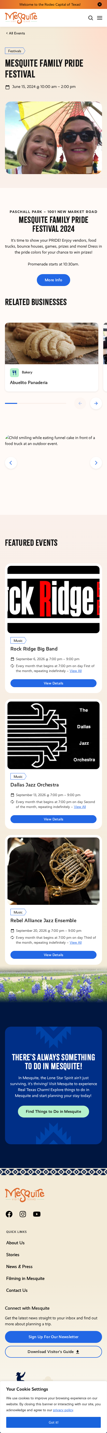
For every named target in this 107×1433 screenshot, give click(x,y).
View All (76, 671)
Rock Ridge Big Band (33, 649)
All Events (17, 33)
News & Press (19, 1266)
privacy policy (63, 1410)
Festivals (14, 51)
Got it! (53, 1422)
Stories (12, 1254)
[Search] (90, 18)
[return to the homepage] (25, 1194)
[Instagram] (23, 1214)
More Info (53, 280)
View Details (53, 683)
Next (96, 403)
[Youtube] (37, 1214)
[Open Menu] (100, 18)
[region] (53, 1407)
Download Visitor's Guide (51, 1351)
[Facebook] (9, 1214)
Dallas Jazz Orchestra (34, 785)
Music (18, 641)
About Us (15, 1242)
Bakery (26, 372)
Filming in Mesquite (25, 1278)
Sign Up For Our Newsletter (54, 1336)
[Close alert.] (99, 4)
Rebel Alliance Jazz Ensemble (43, 920)
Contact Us (17, 1290)
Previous (80, 403)
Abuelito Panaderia (29, 382)
